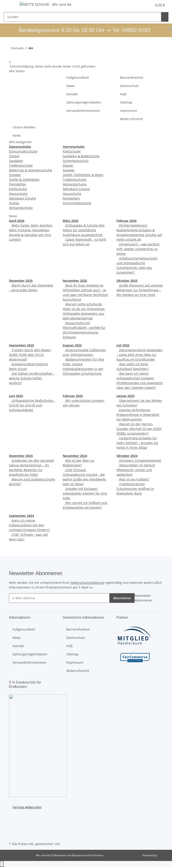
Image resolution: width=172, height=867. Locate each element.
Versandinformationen (83, 110)
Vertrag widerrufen (27, 807)
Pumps (14, 203)
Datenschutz (129, 86)
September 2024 (21, 516)
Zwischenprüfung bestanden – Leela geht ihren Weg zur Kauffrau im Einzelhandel (139, 354)
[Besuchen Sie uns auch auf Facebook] (12, 814)
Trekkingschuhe (21, 165)
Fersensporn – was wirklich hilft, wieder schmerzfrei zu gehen (138, 249)
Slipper (14, 156)
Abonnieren (122, 598)
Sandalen (16, 161)
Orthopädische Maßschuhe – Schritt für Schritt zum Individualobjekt (32, 405)
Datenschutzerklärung (87, 582)
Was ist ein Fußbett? (133, 479)
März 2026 (70, 221)
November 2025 (75, 280)
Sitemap (126, 102)
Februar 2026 (126, 221)
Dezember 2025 (21, 280)
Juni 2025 (16, 396)
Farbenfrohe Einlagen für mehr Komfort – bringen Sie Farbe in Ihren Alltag (137, 443)
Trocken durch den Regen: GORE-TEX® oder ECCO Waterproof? (30, 354)
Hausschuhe (18, 193)
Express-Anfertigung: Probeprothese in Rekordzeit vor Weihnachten (137, 414)
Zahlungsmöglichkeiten (83, 102)
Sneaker (15, 175)
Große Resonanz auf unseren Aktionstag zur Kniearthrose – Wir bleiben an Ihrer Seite (139, 290)
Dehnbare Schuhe (22, 198)
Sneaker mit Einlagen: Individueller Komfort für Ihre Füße (85, 493)
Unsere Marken (24, 127)
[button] (139, 5)
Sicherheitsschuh (76, 161)
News (70, 86)
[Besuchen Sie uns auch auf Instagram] (12, 824)
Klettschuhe (18, 189)
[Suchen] (164, 17)
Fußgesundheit (77, 77)
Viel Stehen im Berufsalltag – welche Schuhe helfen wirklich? (32, 378)
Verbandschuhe (21, 208)
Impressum (128, 110)
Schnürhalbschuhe (23, 151)
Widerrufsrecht (131, 119)
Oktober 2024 (127, 456)
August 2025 (72, 345)
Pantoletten (17, 184)
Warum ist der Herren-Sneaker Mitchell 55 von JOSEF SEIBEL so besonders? (139, 429)
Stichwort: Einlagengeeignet (139, 460)
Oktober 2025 (127, 280)
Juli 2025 (122, 345)
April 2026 (16, 221)
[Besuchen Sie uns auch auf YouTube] (12, 819)
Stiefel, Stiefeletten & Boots (83, 175)
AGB (123, 94)
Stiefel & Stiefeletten (24, 179)
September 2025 (21, 345)
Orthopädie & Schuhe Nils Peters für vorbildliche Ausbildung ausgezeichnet (84, 230)
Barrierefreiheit (131, 77)
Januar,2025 (125, 396)
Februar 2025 (73, 396)
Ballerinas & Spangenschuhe (30, 170)
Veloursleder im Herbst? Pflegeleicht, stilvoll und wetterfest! (135, 470)
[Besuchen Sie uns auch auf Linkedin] (12, 835)
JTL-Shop (163, 855)
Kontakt (72, 94)
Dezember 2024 (21, 456)
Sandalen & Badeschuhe (81, 156)
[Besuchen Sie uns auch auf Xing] (12, 830)
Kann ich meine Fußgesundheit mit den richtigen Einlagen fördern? (29, 525)
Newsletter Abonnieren (143, 597)
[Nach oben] (2, 864)
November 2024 (75, 456)
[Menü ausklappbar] (9, 5)
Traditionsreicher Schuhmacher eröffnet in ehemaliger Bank (135, 488)
